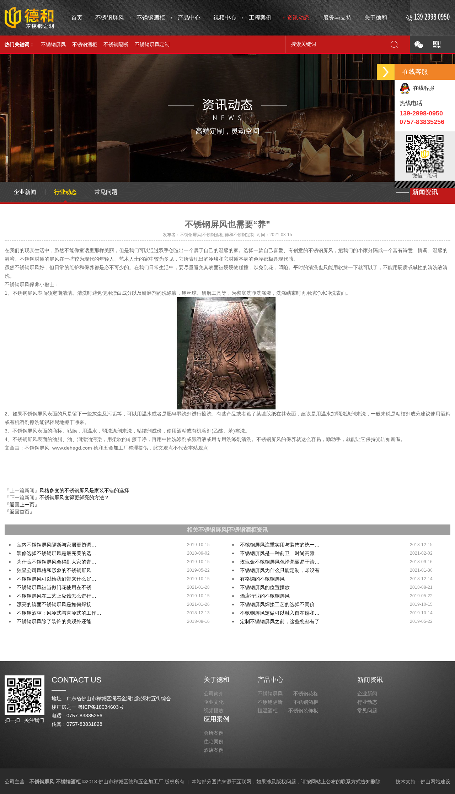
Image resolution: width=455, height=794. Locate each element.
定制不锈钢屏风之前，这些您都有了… (282, 621)
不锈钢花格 (305, 693)
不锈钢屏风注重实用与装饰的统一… (280, 545)
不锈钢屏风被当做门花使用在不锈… (56, 587)
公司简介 (214, 693)
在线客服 (422, 88)
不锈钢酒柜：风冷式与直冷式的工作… (59, 613)
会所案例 (214, 733)
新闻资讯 (370, 679)
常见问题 (106, 192)
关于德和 (216, 679)
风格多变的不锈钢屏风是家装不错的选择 (84, 490)
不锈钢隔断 (115, 44)
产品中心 (270, 679)
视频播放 (214, 710)
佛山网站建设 (435, 781)
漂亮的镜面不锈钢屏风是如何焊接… (56, 604)
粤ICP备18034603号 (101, 707)
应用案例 (216, 719)
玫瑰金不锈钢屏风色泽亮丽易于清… (280, 562)
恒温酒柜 (268, 710)
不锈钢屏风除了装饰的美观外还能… (56, 621)
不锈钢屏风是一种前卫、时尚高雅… (280, 553)
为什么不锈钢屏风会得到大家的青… (56, 562)
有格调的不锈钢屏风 (262, 579)
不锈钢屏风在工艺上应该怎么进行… (56, 596)
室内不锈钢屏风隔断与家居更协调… (56, 545)
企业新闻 (25, 192)
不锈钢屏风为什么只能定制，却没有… (282, 570)
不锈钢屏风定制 (152, 44)
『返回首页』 (19, 512)
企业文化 (214, 702)
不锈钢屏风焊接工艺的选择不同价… (280, 604)
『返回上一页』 (22, 504)
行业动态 (65, 192)
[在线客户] (386, 72)
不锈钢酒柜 (84, 44)
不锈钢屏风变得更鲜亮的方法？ (74, 497)
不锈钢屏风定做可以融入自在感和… (280, 613)
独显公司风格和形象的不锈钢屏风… (56, 570)
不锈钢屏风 (53, 44)
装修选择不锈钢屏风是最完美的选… (56, 553)
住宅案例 (214, 741)
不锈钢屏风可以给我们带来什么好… (56, 579)
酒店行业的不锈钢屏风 (265, 596)
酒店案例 (214, 750)
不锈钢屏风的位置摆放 (265, 587)
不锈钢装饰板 (303, 710)
